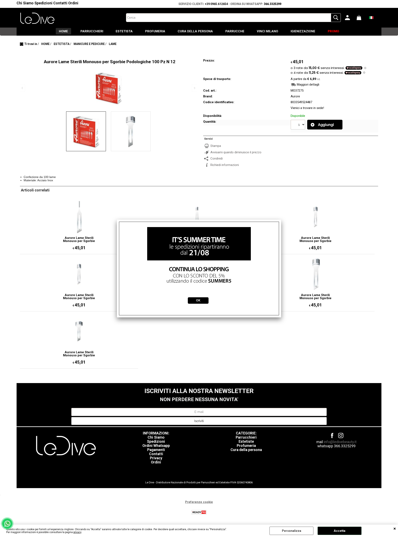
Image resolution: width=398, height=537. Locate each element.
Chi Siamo (25, 3)
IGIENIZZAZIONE (303, 31)
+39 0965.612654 (216, 4)
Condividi (216, 158)
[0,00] (361, 18)
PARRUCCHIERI (91, 31)
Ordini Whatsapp (156, 446)
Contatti (60, 3)
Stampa (215, 146)
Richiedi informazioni (224, 165)
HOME (63, 31)
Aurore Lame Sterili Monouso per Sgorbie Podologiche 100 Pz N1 (79, 239)
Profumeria (246, 446)
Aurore (295, 96)
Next (194, 88)
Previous (22, 88)
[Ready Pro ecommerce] (199, 512)
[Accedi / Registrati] (349, 18)
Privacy (156, 458)
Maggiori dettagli (308, 84)
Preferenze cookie (199, 502)
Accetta (339, 531)
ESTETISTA (124, 31)
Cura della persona (246, 450)
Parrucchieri (246, 437)
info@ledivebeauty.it (340, 442)
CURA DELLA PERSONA (195, 31)
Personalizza (291, 531)
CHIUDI (394, 529)
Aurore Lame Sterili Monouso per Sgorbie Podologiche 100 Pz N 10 (315, 297)
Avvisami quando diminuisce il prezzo (235, 152)
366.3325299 (272, 4)
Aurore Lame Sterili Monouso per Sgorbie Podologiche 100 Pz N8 (315, 239)
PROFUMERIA (155, 31)
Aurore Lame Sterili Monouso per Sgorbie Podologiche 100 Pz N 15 (79, 354)
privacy (77, 532)
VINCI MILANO (267, 31)
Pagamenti (156, 450)
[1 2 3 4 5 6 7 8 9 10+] (298, 125)
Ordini (73, 3)
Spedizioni (43, 3)
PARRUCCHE (234, 31)
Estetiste (246, 441)
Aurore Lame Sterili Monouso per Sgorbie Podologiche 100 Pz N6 (79, 297)
